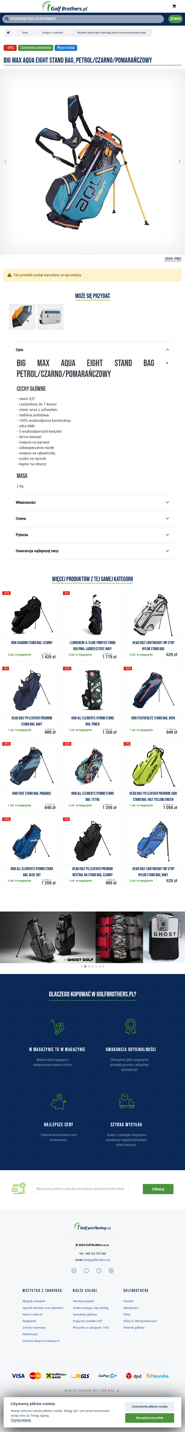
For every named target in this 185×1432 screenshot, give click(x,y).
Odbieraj (158, 1189)
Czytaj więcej (21, 1420)
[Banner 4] (92, 966)
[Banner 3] (89, 966)
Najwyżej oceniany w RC (89, 1391)
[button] (9, 162)
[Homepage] (65, 6)
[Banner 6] (100, 966)
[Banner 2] (85, 966)
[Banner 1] (82, 966)
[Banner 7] (103, 966)
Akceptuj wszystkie (149, 1418)
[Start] (9, 33)
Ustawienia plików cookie (150, 1406)
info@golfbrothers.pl (97, 1260)
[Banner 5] (96, 966)
